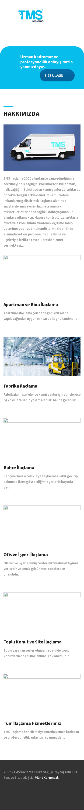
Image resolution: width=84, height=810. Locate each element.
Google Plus (19, 790)
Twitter (13, 790)
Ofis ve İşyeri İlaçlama (26, 554)
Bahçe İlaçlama (19, 467)
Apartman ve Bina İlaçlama (31, 304)
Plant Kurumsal (46, 777)
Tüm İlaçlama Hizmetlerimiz (32, 723)
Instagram (25, 790)
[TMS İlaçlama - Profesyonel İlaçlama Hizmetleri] (42, 15)
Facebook (6, 790)
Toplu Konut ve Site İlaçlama (33, 642)
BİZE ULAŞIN (54, 75)
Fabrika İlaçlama (20, 386)
